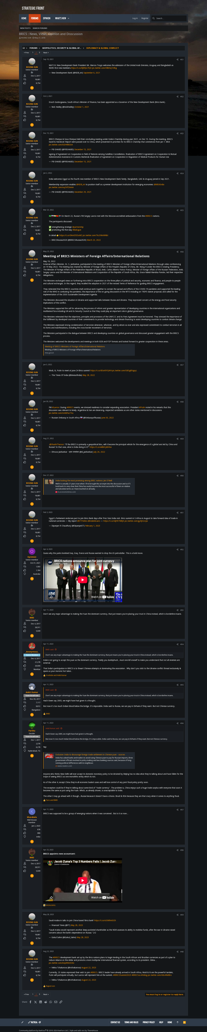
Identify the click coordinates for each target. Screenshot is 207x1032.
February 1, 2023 (92, 526)
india (38, 837)
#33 (181, 610)
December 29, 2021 (82, 192)
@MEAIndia (159, 184)
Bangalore (36, 710)
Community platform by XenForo (43, 1030)
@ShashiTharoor (56, 444)
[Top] (177, 1022)
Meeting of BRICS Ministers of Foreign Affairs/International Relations (75, 346)
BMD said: (50, 649)
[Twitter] (186, 1030)
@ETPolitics (82, 521)
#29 (181, 439)
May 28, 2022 (89, 375)
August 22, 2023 (89, 967)
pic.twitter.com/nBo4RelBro (160, 975)
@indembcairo (94, 521)
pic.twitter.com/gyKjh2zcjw (136, 521)
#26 (181, 252)
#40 (181, 952)
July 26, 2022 (99, 452)
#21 (181, 59)
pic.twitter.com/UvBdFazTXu (61, 413)
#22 (181, 96)
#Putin (142, 407)
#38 (181, 850)
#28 (181, 402)
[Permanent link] (150, 256)
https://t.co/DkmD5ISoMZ (70, 235)
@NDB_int (80, 184)
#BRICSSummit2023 (122, 975)
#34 (181, 644)
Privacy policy (149, 1022)
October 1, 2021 (82, 107)
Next (45, 53)
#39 (181, 915)
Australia (36, 574)
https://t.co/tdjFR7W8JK (113, 521)
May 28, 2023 (77, 925)
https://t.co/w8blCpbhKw (101, 447)
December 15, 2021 (82, 149)
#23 (181, 133)
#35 (181, 685)
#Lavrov (55, 407)
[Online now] (32, 615)
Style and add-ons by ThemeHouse (84, 1030)
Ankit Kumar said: (52, 728)
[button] (68, 18)
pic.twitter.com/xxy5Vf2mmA (61, 187)
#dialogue (77, 230)
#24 (181, 173)
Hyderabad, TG (34, 751)
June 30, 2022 (107, 418)
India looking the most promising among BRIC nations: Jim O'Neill (83, 480)
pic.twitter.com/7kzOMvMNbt (95, 235)
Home (170, 1022)
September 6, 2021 (92, 73)
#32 (181, 549)
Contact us (115, 1022)
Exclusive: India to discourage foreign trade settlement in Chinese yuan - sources (90, 754)
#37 (181, 810)
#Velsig (144, 975)
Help (161, 1022)
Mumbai (37, 669)
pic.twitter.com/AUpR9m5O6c (61, 963)
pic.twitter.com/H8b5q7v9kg (104, 68)
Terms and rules (131, 1022)
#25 (181, 210)
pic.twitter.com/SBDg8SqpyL (124, 370)
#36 (181, 723)
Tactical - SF (35, 1022)
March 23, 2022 (94, 240)
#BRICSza (136, 975)
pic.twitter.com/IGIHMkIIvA (61, 145)
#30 (181, 476)
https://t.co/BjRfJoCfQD (81, 68)
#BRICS (148, 216)
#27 (181, 365)
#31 (181, 513)
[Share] (177, 59)
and (56, 675)
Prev (27, 53)
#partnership (78, 227)
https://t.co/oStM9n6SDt (105, 920)
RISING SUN (26, 38)
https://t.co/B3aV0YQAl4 (101, 370)
